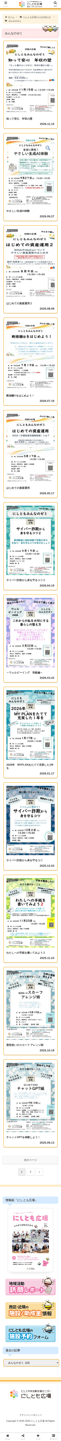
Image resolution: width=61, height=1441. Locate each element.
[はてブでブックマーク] (50, 1057)
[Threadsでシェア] (23, 1057)
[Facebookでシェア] (10, 1057)
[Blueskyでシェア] (37, 1048)
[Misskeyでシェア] (50, 1048)
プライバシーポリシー (30, 1415)
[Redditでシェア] (37, 1057)
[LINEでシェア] (10, 1066)
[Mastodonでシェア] (23, 1048)
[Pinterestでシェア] (23, 1066)
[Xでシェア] (10, 1048)
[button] (54, 832)
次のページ (30, 1160)
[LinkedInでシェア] (37, 1066)
